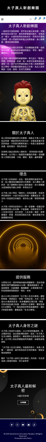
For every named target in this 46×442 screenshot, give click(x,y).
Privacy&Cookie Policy (23, 438)
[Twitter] (12, 425)
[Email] (29, 425)
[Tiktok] (34, 425)
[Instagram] (17, 425)
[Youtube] (23, 425)
